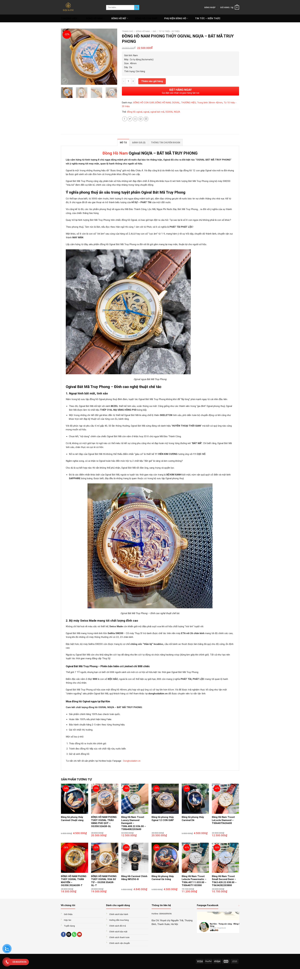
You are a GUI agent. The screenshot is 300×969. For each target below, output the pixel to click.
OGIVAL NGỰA (172, 111)
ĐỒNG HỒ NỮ (118, 18)
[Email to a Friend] (135, 118)
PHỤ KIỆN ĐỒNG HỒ (175, 18)
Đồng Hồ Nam (115, 153)
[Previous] (66, 56)
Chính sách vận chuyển (119, 943)
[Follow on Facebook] (63, 934)
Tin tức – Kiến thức (207, 18)
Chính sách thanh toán (119, 937)
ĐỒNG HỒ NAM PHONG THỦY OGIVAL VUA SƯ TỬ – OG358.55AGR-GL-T (104, 881)
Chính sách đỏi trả (117, 926)
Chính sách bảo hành (118, 914)
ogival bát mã (157, 111)
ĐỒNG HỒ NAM (94, 18)
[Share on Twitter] (130, 118)
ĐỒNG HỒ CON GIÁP (146, 18)
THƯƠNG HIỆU (69, 18)
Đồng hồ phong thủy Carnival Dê (193, 819)
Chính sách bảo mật (118, 931)
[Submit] (136, 7)
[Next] (112, 56)
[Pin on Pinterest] (140, 118)
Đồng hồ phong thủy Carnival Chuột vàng (72, 819)
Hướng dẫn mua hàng (119, 920)
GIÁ (154, 31)
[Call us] (74, 934)
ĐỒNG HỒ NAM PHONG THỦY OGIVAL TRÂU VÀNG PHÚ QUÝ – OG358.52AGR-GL (104, 822)
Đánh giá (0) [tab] (138, 142)
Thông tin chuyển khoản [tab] (165, 142)
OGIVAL (176, 102)
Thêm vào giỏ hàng (152, 81)
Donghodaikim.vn (131, 760)
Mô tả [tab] (123, 142)
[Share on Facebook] (124, 118)
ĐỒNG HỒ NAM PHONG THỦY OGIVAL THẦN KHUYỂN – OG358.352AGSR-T (73, 881)
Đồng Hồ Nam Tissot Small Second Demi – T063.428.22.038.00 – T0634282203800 (224, 881)
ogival (146, 111)
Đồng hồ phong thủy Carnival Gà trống (163, 878)
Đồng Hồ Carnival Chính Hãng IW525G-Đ (134, 878)
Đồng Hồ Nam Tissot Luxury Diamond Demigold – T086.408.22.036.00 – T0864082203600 (133, 823)
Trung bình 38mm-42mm (209, 102)
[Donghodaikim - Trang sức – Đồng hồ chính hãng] (81, 7)
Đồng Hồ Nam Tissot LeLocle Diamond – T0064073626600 (223, 820)
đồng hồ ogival (134, 111)
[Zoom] (65, 81)
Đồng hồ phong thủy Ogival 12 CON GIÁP (163, 819)
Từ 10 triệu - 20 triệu (169, 31)
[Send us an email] (68, 934)
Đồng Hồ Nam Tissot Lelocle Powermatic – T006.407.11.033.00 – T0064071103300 (194, 881)
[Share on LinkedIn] (146, 118)
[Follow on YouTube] (79, 934)
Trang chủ (127, 31)
